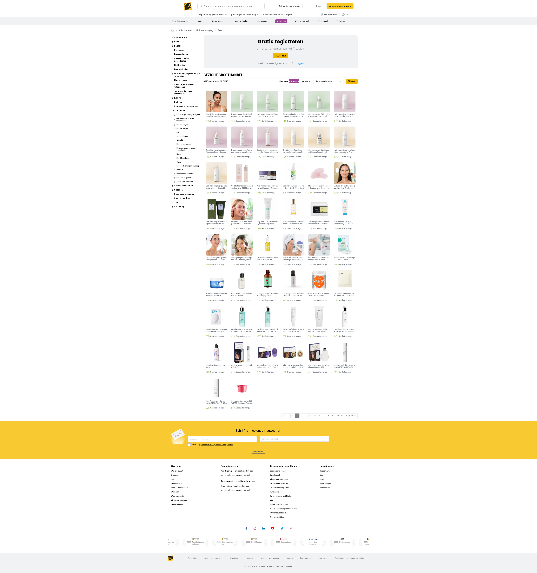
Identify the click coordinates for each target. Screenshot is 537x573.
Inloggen (299, 63)
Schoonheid (185, 30)
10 (337, 415)
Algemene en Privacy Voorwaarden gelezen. (216, 445)
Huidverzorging (204, 30)
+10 (351, 415)
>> (355, 415)
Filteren (351, 81)
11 (342, 415)
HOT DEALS (294, 81)
